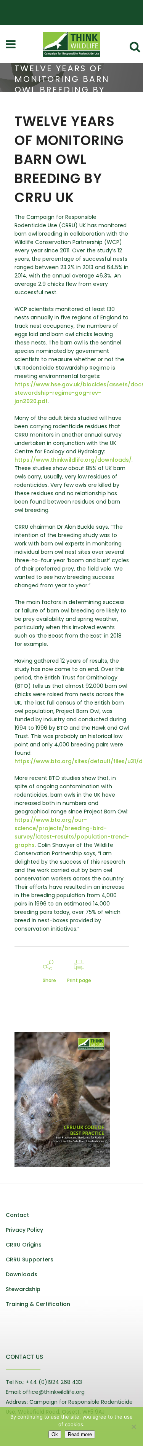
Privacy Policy (24, 1230)
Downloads (21, 1274)
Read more (80, 1434)
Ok (54, 1434)
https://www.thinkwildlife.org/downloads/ (73, 460)
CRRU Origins (24, 1244)
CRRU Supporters (29, 1259)
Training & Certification (38, 1304)
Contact (17, 1215)
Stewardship (23, 1289)
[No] (133, 1426)
